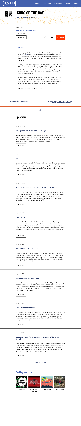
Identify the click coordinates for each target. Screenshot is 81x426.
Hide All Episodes (40, 111)
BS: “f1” (19, 158)
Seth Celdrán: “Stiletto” (25, 308)
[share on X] (52, 37)
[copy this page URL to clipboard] (45, 37)
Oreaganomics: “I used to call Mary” (31, 131)
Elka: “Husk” (21, 217)
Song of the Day (22, 17)
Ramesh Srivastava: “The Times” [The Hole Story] (36, 188)
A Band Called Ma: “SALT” (27, 249)
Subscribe (60, 37)
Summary (21, 48)
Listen (22, 37)
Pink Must (25, 54)
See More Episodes (40, 362)
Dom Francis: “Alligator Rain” (28, 278)
